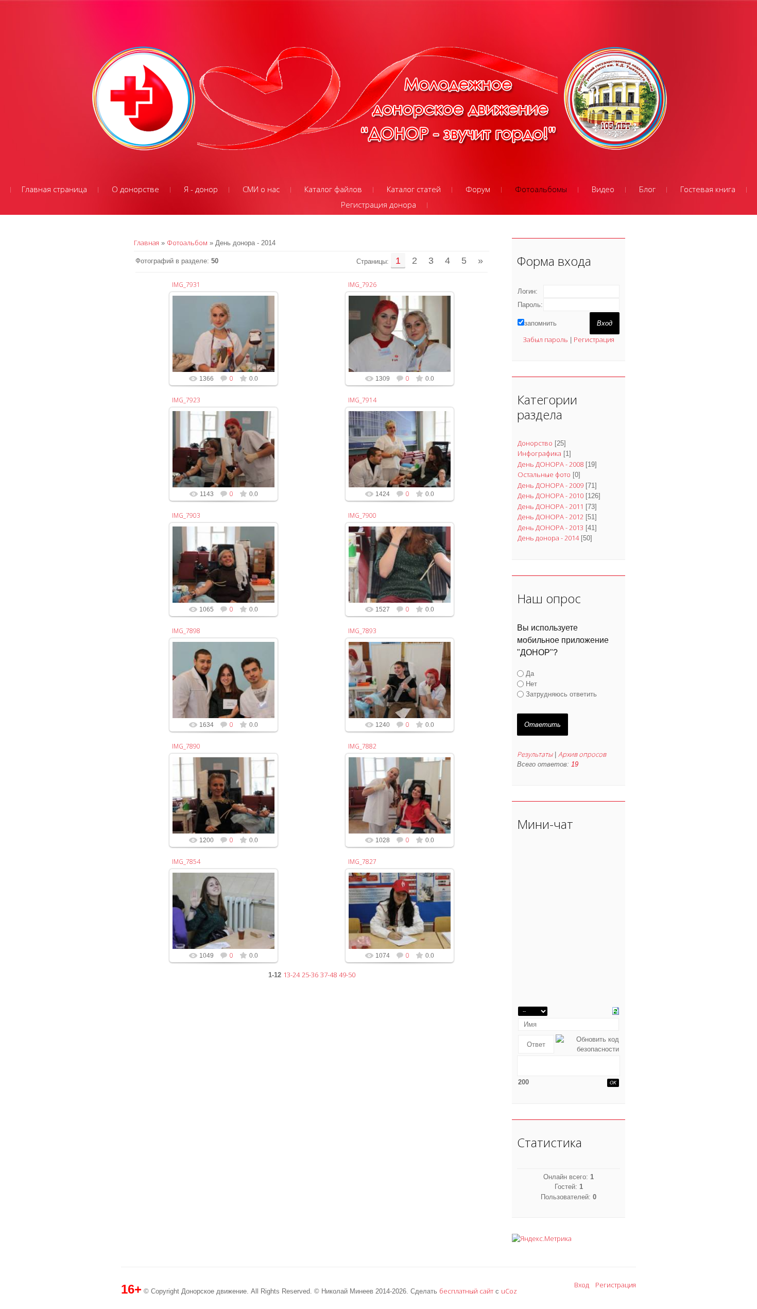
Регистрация (594, 339)
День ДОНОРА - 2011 (550, 506)
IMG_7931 (186, 284)
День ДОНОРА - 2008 (550, 464)
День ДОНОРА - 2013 (550, 527)
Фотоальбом (187, 242)
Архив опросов (582, 754)
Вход (581, 1284)
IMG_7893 (362, 630)
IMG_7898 (186, 630)
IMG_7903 (186, 515)
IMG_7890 (186, 746)
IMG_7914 (362, 400)
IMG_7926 (362, 284)
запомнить (540, 323)
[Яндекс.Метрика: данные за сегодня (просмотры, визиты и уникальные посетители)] (542, 1239)
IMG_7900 (362, 515)
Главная (146, 242)
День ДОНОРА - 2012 (550, 516)
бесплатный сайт (466, 1291)
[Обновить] (615, 1010)
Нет (531, 684)
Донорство (535, 443)
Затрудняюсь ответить (561, 694)
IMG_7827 (362, 861)
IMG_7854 (186, 861)
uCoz (509, 1291)
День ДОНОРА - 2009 (550, 485)
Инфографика (539, 453)
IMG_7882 (362, 746)
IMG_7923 (186, 400)
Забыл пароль (545, 339)
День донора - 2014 (548, 537)
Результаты (535, 754)
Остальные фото (544, 474)
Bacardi (228, 349)
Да (530, 673)
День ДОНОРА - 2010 (550, 495)
